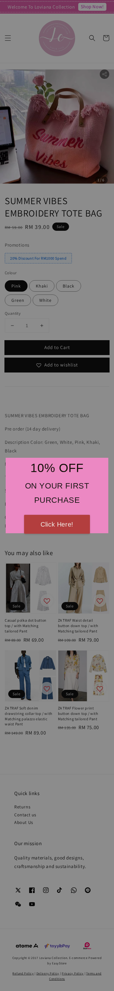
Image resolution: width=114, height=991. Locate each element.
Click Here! (57, 524)
